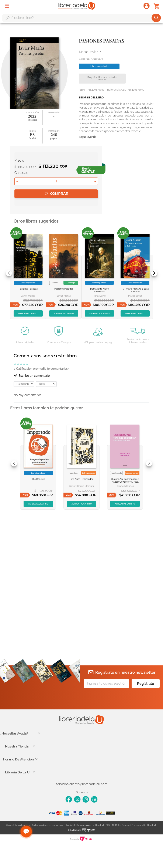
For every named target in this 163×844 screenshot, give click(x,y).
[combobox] (81, 17)
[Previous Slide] (9, 273)
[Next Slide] (154, 273)
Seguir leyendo (87, 137)
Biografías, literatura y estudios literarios (102, 78)
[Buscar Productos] (156, 18)
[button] (81, 376)
